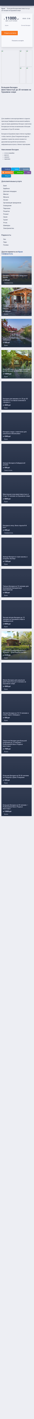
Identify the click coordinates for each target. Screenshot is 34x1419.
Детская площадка (9, 191)
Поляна (5, 245)
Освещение (7, 205)
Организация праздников (12, 203)
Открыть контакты (10, 33)
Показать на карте (18, 40)
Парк (5, 242)
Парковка (6, 208)
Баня (5, 186)
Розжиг (6, 214)
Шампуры (6, 225)
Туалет (5, 220)
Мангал (5, 194)
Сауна (5, 217)
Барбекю (6, 188)
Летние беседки (25, 25)
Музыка (6, 197)
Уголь (5, 223)
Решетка (6, 211)
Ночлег (5, 200)
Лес (4, 239)
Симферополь (7, 254)
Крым (3, 8)
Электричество (8, 228)
